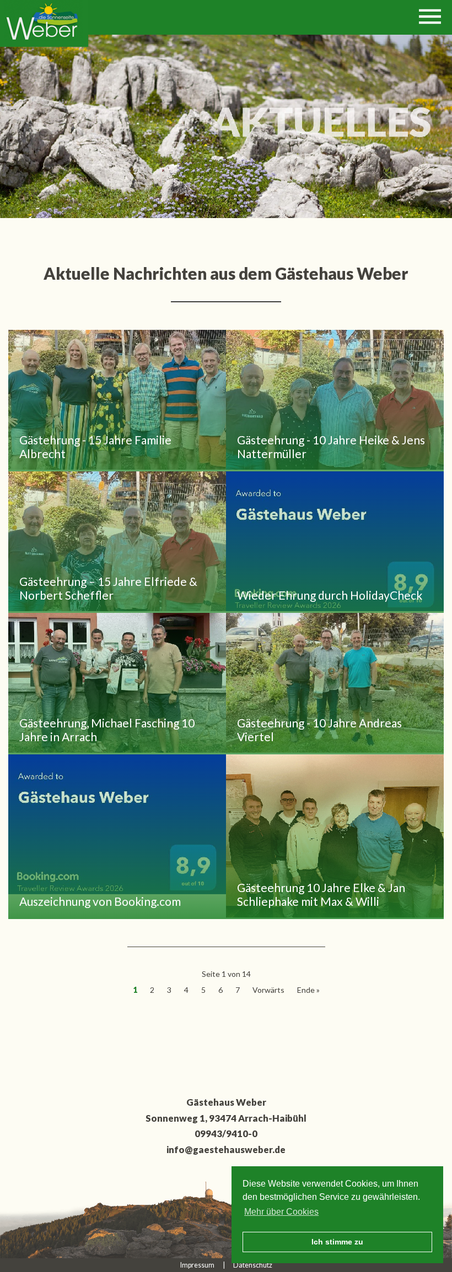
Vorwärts (268, 989)
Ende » (308, 989)
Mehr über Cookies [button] (281, 1211)
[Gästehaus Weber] (44, 23)
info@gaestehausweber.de (226, 1149)
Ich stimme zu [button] (337, 1241)
